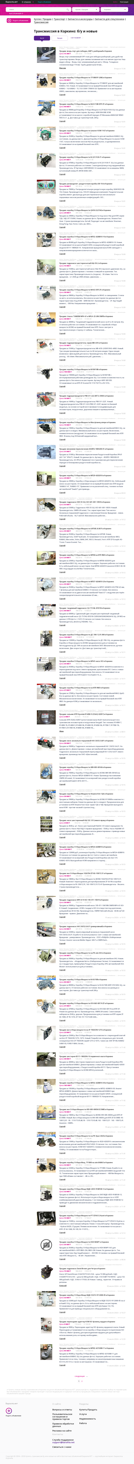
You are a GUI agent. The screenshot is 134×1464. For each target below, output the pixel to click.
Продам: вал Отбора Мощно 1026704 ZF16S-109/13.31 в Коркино (86, 873)
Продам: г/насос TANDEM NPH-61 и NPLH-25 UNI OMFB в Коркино (86, 316)
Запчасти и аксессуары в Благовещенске (110, 1264)
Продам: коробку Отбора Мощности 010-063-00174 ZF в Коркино (86, 1003)
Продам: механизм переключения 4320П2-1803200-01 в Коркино (86, 449)
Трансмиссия (41, 22)
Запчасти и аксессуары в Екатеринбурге (109, 710)
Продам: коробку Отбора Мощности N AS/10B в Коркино (83, 979)
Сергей (62, 94)
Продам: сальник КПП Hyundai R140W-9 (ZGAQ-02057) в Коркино (86, 714)
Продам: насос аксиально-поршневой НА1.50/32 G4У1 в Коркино (86, 741)
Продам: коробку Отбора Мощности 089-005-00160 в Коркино (85, 767)
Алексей (62, 1285)
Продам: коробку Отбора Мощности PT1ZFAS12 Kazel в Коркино (86, 1215)
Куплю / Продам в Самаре (66, 47)
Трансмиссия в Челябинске (84, 75)
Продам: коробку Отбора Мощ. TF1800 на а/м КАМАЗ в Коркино (86, 1162)
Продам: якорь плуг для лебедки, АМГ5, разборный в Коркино (85, 51)
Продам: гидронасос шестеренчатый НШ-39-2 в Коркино (83, 263)
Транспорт (59, 19)
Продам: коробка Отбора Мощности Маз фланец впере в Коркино (87, 422)
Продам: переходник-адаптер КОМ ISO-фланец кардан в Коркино (87, 1321)
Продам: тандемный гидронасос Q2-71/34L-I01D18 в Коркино (84, 608)
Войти (115, 2)
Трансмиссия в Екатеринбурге (94, 711)
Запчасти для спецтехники (109, 19)
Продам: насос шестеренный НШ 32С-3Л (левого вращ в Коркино (86, 820)
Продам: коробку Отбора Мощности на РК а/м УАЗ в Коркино (85, 953)
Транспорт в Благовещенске (89, 1264)
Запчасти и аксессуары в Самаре (99, 47)
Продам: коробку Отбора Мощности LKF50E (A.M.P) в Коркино (85, 528)
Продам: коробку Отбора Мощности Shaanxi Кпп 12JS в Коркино (86, 794)
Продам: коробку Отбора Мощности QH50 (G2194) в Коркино (85, 210)
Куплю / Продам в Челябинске (68, 73)
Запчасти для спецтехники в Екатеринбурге (71, 711)
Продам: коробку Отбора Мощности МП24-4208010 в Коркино (85, 847)
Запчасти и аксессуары (80, 19)
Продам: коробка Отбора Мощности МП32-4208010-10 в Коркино (86, 237)
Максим (62, 68)
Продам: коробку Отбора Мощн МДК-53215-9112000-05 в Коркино (87, 1295)
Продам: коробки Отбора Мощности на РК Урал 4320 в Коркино (86, 1136)
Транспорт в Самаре (82, 47)
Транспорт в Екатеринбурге (88, 710)
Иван (61, 731)
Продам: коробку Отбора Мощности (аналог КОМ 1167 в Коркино (87, 130)
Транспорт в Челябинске (86, 73)
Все (42, 38)
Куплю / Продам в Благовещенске (69, 1264)
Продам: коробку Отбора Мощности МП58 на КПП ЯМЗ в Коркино (86, 555)
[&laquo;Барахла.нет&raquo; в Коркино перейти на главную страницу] (12, 1)
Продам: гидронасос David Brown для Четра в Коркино (82, 1268)
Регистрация (124, 2)
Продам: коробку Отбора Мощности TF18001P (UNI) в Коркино (85, 77)
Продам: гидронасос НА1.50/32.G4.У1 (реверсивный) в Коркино (85, 926)
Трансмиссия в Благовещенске (95, 1266)
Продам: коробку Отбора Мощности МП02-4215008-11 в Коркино (86, 1348)
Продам (59, 38)
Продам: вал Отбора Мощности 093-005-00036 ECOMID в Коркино (86, 1109)
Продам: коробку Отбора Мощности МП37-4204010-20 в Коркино (86, 581)
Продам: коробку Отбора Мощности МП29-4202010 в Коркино (85, 475)
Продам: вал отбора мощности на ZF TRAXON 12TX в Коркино (85, 1030)
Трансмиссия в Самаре (73, 48)
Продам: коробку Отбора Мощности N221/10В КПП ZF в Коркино (86, 104)
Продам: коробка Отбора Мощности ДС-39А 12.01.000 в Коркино (86, 634)
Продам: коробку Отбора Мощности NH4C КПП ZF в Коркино (84, 290)
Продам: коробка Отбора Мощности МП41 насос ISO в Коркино (85, 661)
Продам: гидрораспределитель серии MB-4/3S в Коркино (83, 343)
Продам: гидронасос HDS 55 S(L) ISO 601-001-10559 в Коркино (84, 502)
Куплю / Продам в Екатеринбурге (68, 710)
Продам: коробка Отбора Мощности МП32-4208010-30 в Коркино (86, 1083)
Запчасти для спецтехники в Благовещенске (72, 1266)
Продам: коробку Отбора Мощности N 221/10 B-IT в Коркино (84, 157)
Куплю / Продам (43, 19)
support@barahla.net (63, 1442)
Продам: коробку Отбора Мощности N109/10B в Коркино (83, 369)
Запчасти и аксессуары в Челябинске (105, 73)
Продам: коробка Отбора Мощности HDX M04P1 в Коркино (84, 1242)
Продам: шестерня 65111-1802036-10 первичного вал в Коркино (86, 1056)
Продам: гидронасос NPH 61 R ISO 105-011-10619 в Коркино (83, 900)
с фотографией (76, 38)
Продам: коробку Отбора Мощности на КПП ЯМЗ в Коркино (84, 688)
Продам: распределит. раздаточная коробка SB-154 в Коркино (85, 184)
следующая (80, 1376)
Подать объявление (44, 2)
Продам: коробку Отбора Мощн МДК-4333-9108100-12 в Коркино (86, 1189)
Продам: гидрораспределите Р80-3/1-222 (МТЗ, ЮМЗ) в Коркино (86, 396)
